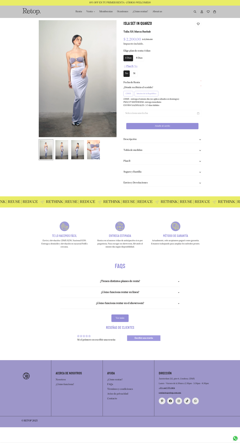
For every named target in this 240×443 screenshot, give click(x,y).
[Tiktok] (187, 401)
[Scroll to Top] (234, 428)
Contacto (112, 398)
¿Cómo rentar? (140, 11)
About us (157, 11)
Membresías (106, 11)
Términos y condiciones (120, 389)
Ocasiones (122, 11)
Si (134, 73)
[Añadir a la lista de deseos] (198, 24)
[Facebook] (170, 401)
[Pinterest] (162, 401)
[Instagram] (178, 401)
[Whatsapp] (195, 401)
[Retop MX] (31, 12)
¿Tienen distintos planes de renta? (120, 281)
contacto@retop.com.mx (170, 393)
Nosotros (61, 380)
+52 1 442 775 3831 (167, 388)
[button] (214, 11)
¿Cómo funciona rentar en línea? (120, 292)
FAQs (110, 384)
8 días (139, 58)
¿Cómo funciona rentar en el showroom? (120, 303)
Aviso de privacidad (117, 394)
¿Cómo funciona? (65, 384)
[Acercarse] (111, 26)
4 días (128, 58)
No (126, 73)
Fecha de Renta (162, 82)
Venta (89, 11)
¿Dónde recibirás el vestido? (162, 87)
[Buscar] (195, 12)
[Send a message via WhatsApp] (235, 438)
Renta (79, 11)
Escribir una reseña (144, 338)
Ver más (120, 318)
